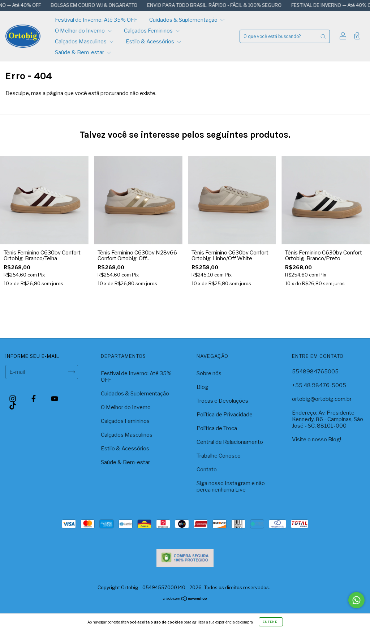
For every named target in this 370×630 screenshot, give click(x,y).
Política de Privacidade (225, 414)
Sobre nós (209, 373)
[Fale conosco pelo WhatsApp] (356, 600)
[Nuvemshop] (185, 599)
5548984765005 (315, 371)
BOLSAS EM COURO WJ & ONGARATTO (80, 5)
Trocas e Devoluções (222, 401)
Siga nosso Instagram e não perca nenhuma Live (231, 486)
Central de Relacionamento (230, 442)
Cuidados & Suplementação (184, 20)
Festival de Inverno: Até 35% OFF (96, 20)
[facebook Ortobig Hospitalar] (34, 398)
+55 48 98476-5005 (319, 385)
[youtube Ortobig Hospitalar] (54, 398)
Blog (202, 387)
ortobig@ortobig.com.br (322, 399)
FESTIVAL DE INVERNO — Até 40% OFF (320, 5)
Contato (207, 469)
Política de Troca (217, 428)
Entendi (271, 621)
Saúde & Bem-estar (80, 52)
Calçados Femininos (149, 30)
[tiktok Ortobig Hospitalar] (12, 406)
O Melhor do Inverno (80, 30)
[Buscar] (323, 36)
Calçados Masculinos (81, 41)
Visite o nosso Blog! (316, 439)
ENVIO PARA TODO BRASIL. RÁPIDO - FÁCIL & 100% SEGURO (200, 5)
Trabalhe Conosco (219, 456)
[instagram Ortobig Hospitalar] (13, 398)
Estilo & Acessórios (150, 41)
